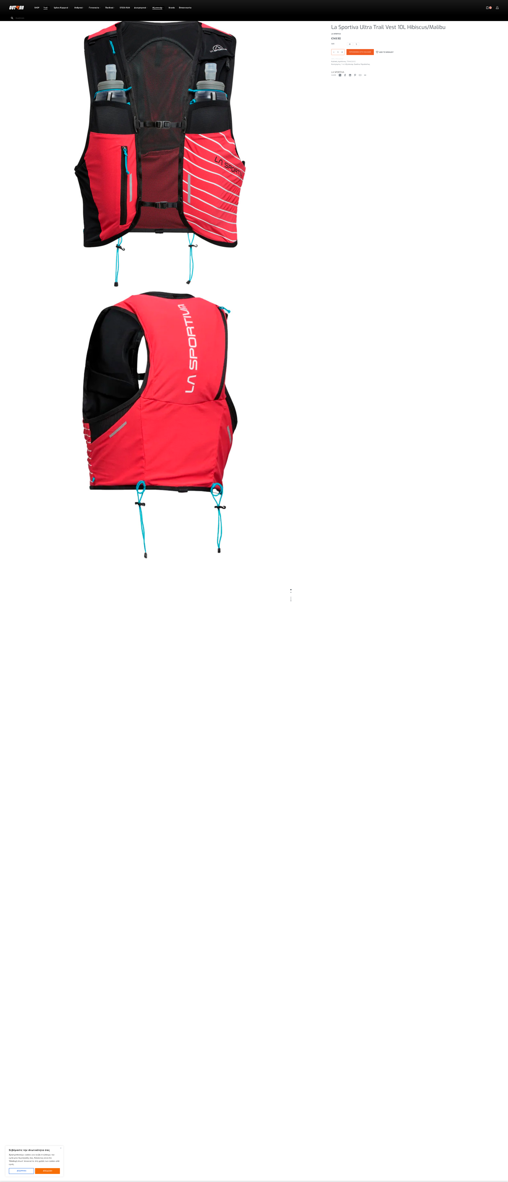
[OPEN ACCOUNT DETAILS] (497, 7)
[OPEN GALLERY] (160, 153)
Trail (343, 64)
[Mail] (360, 75)
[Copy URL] (365, 75)
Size (332, 44)
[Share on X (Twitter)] (340, 75)
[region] (34, 1161)
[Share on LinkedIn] (350, 75)
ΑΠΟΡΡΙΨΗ (21, 1171)
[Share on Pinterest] (355, 75)
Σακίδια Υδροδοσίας (362, 64)
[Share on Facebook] (345, 75)
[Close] (60, 1148)
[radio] (349, 44)
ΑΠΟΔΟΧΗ (47, 1171)
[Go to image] (291, 589)
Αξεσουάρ (349, 64)
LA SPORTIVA (337, 72)
